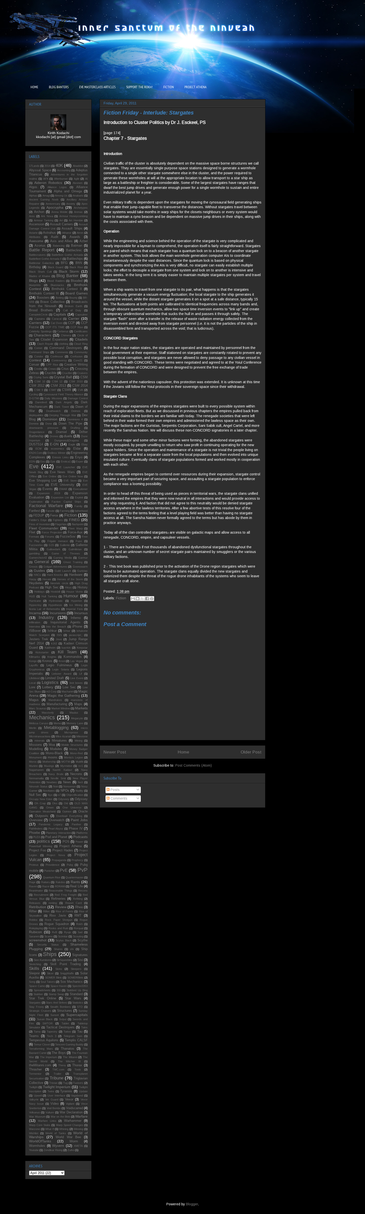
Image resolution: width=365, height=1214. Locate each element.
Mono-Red (76, 753)
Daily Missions (53, 398)
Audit (54, 237)
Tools (77, 1069)
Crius (65, 369)
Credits (38, 368)
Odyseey (63, 799)
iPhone (77, 626)
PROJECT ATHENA (195, 87)
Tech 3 (51, 1036)
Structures (64, 1010)
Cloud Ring (81, 343)
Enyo (78, 457)
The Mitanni (70, 1057)
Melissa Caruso (38, 723)
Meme (57, 723)
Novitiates (49, 790)
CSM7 (52, 389)
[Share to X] (142, 598)
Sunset (54, 1014)
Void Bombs (54, 1108)
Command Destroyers (65, 348)
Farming (65, 510)
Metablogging (56, 727)
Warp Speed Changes (69, 1125)
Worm (74, 1141)
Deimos (75, 410)
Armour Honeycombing (73, 216)
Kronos (47, 661)
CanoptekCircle (38, 314)
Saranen (34, 936)
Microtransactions (40, 736)
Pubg (70, 864)
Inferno (76, 618)
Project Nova (56, 855)
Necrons (76, 774)
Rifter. (46, 911)
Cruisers (82, 373)
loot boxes (76, 682)
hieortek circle (59, 583)
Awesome (36, 241)
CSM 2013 (58, 385)
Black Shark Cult (40, 271)
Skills (34, 968)
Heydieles (36, 583)
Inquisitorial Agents (65, 622)
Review (61, 907)
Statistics (77, 1002)
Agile (76, 178)
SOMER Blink (53, 977)
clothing (63, 343)
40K (59, 165)
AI (86, 178)
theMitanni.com (40, 1065)
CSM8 (66, 390)
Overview (35, 820)
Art (61, 220)
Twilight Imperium (57, 1087)
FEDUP (38, 515)
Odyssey (81, 799)
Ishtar (66, 630)
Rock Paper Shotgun (59, 919)
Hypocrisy (35, 605)
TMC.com (58, 1069)
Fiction (121, 598)
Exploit (79, 497)
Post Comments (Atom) (193, 765)
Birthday (35, 267)
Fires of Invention (39, 524)
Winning (78, 1128)
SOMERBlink (75, 977)
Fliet (32, 532)
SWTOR (47, 1023)
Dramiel (61, 432)
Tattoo (67, 1031)
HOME (34, 87)
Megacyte (77, 718)
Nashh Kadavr (62, 769)
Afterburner (61, 178)
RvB (54, 932)
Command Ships (39, 352)
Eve (33, 466)
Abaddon (78, 165)
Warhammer (72, 1121)
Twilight (33, 1087)
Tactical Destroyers (60, 1027)
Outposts (41, 816)
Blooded (76, 281)
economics (57, 448)
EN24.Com (35, 452)
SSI (59, 990)
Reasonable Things (61, 890)
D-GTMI (34, 398)
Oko (54, 803)
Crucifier (67, 373)
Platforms (82, 832)
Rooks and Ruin (58, 928)
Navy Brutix (56, 774)
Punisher (49, 870)
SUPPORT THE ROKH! (139, 87)
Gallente (65, 545)
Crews (52, 368)
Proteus (33, 864)
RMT (77, 915)
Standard (76, 994)
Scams (48, 936)
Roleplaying (36, 928)
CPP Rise (52, 364)
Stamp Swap (56, 994)
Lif (80, 673)
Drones (54, 436)
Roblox (33, 919)
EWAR (63, 489)
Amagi (46, 195)
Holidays (39, 591)
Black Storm (69, 271)
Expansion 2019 (48, 493)
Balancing (59, 245)
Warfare (81, 1116)
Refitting (78, 898)
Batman (76, 245)
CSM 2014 (80, 385)
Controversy (59, 360)
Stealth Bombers (60, 1006)
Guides (39, 571)
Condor (38, 356)
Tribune (56, 1078)
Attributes (34, 236)
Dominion (49, 419)
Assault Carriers (61, 224)
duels (68, 436)
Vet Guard (51, 1099)
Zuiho (71, 1150)
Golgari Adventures (55, 566)
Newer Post (115, 752)
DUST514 (36, 444)
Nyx (50, 794)
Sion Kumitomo (43, 959)
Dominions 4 (75, 419)
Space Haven (58, 985)
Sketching (35, 964)
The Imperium (48, 1057)
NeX (80, 782)
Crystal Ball (63, 377)
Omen (50, 807)
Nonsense (69, 786)
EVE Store (70, 480)
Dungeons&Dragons (66, 440)
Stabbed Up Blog (77, 990)
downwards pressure (43, 427)
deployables (36, 415)
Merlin (32, 727)
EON (32, 461)
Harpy (32, 579)
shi (71, 949)
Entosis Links (60, 457)
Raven (33, 886)
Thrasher (35, 1069)
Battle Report (41, 250)
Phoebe (34, 833)
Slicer (50, 973)
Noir (55, 786)
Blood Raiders (56, 280)
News (67, 782)
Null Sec (35, 795)
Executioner (80, 489)
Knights (51, 656)
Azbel (83, 241)
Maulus (74, 712)
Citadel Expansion (54, 339)
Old (66, 803)
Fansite (50, 510)
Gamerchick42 (38, 557)
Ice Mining (75, 605)
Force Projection (52, 532)
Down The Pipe (70, 423)
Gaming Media (62, 557)
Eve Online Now (73, 476)
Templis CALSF (76, 1040)
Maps (78, 704)
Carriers (35, 323)
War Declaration (71, 1112)
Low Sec (69, 687)
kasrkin (66, 647)
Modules (56, 749)
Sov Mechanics (71, 981)
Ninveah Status (38, 786)
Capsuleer (81, 314)
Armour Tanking (43, 220)
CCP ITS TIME (54, 327)
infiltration (34, 622)
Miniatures (59, 740)
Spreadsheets (42, 990)
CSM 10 (40, 381)
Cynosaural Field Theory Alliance (63, 394)
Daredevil (41, 402)
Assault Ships (72, 228)
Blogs (33, 281)
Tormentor (35, 1073)
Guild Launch (63, 570)
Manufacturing (57, 704)
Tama (37, 1031)
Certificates (81, 331)
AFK (45, 178)
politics (43, 841)
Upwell (38, 1095)
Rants (75, 882)
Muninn (33, 765)
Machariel (67, 691)
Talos (84, 1027)
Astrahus (49, 232)
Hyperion (76, 600)
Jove (59, 639)
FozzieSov (67, 536)
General (41, 561)
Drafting (75, 427)
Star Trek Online (42, 998)
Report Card (73, 902)
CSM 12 (57, 381)
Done (48, 423)
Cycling (33, 394)
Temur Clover (42, 1044)
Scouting (78, 936)
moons (52, 757)
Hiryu (68, 587)
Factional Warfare (46, 505)
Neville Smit (58, 778)
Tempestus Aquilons (43, 1040)
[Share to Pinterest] (151, 598)
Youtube (34, 1150)
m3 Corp (51, 691)
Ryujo (67, 932)
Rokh (79, 924)
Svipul (62, 1019)
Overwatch (56, 820)
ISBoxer (35, 631)
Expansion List (60, 497)
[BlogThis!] (137, 598)
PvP (82, 870)
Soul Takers (47, 981)
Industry (46, 617)
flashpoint (77, 524)
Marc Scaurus (37, 708)
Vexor (69, 1099)
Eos (42, 461)
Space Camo (37, 985)
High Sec (52, 587)
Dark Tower (61, 406)
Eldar (77, 448)
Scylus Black (64, 940)
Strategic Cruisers (40, 1010)
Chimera (66, 335)
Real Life (76, 886)
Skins (58, 968)
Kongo (33, 661)
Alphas (33, 195)
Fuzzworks (36, 545)
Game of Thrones (66, 553)
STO (80, 1006)
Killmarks (34, 656)
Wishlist (33, 1133)
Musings (49, 765)
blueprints (35, 285)
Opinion (67, 811)
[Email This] (132, 598)
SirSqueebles (65, 959)
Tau (79, 1031)
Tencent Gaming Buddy (69, 1044)
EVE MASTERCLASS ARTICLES (97, 87)
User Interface (56, 1095)
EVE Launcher (65, 467)
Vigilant (70, 1103)
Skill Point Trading (65, 964)
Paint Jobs (79, 820)
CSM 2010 (75, 381)
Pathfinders (36, 828)
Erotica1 (66, 461)
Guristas (82, 570)
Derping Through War (62, 415)
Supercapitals (77, 1015)
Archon (39, 212)
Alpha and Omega (68, 191)
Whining (64, 1128)
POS (66, 841)
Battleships (75, 258)
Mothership (49, 761)
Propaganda (59, 860)
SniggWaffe (67, 973)
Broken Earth (73, 306)
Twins (50, 1091)
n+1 (80, 765)
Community (81, 352)
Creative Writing (76, 364)
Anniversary (53, 203)
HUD (32, 596)
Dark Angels (64, 402)
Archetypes (81, 207)
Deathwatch (53, 410)
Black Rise (76, 267)
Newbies (51, 782)
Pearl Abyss (55, 828)
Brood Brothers (41, 310)
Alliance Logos (57, 187)
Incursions (58, 613)
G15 (51, 545)
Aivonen (77, 182)
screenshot (37, 940)
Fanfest (34, 511)
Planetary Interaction (58, 832)
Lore (32, 687)
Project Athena (70, 846)
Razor (46, 886)
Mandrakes (55, 699)
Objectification (74, 794)
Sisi (80, 960)
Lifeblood (34, 678)
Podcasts (80, 837)
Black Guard (55, 267)
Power (79, 841)
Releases (34, 902)
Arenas (78, 211)
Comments (118, 798)
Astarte (33, 232)
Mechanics (42, 717)
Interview (34, 626)
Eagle (72, 444)
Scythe (82, 940)
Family (78, 506)
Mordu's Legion (73, 757)
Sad (80, 932)
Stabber (38, 994)
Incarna (35, 613)
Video (54, 1103)
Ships (50, 954)
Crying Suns (41, 377)
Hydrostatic (56, 600)
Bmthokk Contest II (67, 289)
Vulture (49, 1112)
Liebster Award (61, 673)
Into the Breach (56, 626)
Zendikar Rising (53, 1150)
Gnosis (33, 566)
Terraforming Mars (41, 1048)
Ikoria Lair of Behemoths (44, 608)
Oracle (83, 811)
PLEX (36, 837)
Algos (33, 187)
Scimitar (63, 936)
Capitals (59, 314)
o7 (59, 794)
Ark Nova (47, 216)
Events (47, 489)
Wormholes (37, 1146)
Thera (62, 1065)
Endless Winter (56, 452)
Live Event (76, 678)
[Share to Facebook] (147, 598)
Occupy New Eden (40, 799)
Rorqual (78, 928)
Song (32, 981)
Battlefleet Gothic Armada (67, 254)
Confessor (56, 356)
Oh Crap (40, 803)
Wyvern (58, 1146)
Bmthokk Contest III (44, 293)
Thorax (77, 1065)
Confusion (76, 356)
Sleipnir (34, 973)
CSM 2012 (36, 385)
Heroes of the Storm (70, 579)
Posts (115, 790)
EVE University (62, 485)
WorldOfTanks (40, 1141)
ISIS (59, 635)
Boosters (43, 297)
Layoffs (33, 665)
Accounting (64, 170)
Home (183, 752)
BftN (78, 263)
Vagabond (77, 1095)
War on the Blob (60, 1116)
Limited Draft (54, 678)
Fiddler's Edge (38, 520)
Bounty (73, 297)
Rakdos (60, 882)
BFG (64, 263)
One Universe (72, 807)
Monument (35, 757)
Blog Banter (67, 275)
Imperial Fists (74, 608)
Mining (78, 740)
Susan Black (45, 1019)
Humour (71, 596)
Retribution (37, 907)
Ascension (36, 224)
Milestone (82, 736)
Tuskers (78, 1082)
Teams (34, 1036)
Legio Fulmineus (59, 665)
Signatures (80, 955)
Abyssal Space (40, 170)
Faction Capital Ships (66, 501)
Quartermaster (74, 877)
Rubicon (35, 932)
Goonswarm (80, 566)
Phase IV (75, 828)
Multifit (79, 761)
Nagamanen (36, 769)
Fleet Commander (43, 528)
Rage (32, 882)
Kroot (62, 661)
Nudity (79, 790)
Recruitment (41, 894)
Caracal (56, 318)
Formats (34, 536)
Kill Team (67, 652)
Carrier (73, 318)
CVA (80, 389)
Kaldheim (50, 647)
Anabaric (78, 195)
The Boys (59, 1053)
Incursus (81, 613)
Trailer (57, 1073)
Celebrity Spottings (40, 331)
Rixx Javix (57, 915)
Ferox (54, 515)
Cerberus (63, 331)
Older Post (251, 752)
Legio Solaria (60, 669)
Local (32, 682)
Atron (80, 232)
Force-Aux (75, 532)
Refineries (58, 898)
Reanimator (36, 890)
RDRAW (60, 886)
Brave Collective (52, 302)
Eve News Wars (62, 472)
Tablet (65, 1023)
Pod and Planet (56, 837)
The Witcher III (69, 1061)
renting (53, 902)
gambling (34, 553)
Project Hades (62, 850)
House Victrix (74, 591)
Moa (52, 745)
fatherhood (81, 510)
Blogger (192, 1204)
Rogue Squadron (56, 924)
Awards (75, 237)
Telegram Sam (73, 1036)
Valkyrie (33, 1099)
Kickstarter (42, 652)
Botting (60, 297)
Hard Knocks (55, 574)
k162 (54, 643)
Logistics (50, 682)
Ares (32, 216)
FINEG (74, 520)
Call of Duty (72, 310)
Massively (48, 712)
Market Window (60, 708)
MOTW (65, 761)
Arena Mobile (59, 211)
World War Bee (68, 1137)
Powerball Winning (40, 846)
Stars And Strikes (56, 1002)
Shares (58, 949)
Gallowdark (53, 549)
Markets (81, 708)
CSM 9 (38, 389)
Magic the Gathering (63, 695)
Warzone (34, 1128)
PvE (64, 870)
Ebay (84, 444)
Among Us (61, 195)
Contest (35, 360)
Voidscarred (74, 1108)
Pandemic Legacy (51, 824)
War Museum (37, 1116)
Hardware (75, 575)
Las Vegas (76, 661)
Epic (53, 461)
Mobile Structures (72, 744)
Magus (34, 700)
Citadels (81, 339)
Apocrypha (54, 207)
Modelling (36, 749)
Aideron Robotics (48, 183)
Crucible (50, 373)
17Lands (34, 165)
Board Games (76, 293)
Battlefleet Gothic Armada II (45, 258)
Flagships (61, 524)
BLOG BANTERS (59, 87)
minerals (40, 740)
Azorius (40, 245)
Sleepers (76, 968)
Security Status (48, 944)
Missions (35, 745)
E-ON (54, 444)
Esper (79, 461)
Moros (33, 761)
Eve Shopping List (43, 480)
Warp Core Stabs (39, 1125)
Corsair (34, 364)
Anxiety (70, 203)
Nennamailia (36, 778)
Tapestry (52, 1031)
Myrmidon (66, 765)
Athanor (67, 232)
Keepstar (82, 647)
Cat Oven (57, 322)
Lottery (47, 687)
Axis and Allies (61, 241)
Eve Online (49, 476)
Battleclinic (74, 250)
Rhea (79, 907)
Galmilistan (75, 549)
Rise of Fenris (64, 911)
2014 (47, 165)
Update (83, 1091)
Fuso (79, 541)
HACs (37, 574)
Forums (49, 536)
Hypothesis (55, 605)
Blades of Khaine (39, 276)
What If (49, 1128)
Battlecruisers (37, 254)
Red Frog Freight (65, 894)
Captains (39, 318)
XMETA (78, 1145)
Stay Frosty (36, 1006)
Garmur (83, 557)
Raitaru (45, 882)
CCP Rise (77, 327)
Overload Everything (69, 815)
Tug (65, 1082)
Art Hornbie (76, 220)
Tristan (53, 1082)
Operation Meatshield (42, 811)
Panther (76, 824)
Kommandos (73, 657)
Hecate (46, 579)
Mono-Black (54, 753)
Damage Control (78, 398)
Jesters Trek (38, 639)
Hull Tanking (49, 596)
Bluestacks (57, 285)
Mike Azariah (63, 736)
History (82, 587)
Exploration (35, 501)
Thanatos (67, 1048)
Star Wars (73, 998)
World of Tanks (55, 1133)
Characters (42, 335)
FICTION (168, 87)
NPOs (65, 790)
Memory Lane (74, 723)
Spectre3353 (80, 985)
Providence (52, 864)
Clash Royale (45, 343)
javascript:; (75, 635)
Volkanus (34, 1112)
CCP (71, 323)
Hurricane (35, 600)
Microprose (71, 732)
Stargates (35, 1002)
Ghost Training (72, 562)
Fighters (58, 520)
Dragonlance (36, 432)
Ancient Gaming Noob (43, 199)
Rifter (33, 911)
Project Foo (37, 850)
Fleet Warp (75, 528)
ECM (38, 448)
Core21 (77, 360)
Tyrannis (66, 1091)
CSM (84, 377)
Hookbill (55, 591)
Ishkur (52, 631)
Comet (38, 348)
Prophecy (77, 860)
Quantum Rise (51, 877)
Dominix (34, 423)
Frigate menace (57, 541)
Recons (83, 890)
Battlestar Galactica (41, 262)
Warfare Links (47, 1120)
